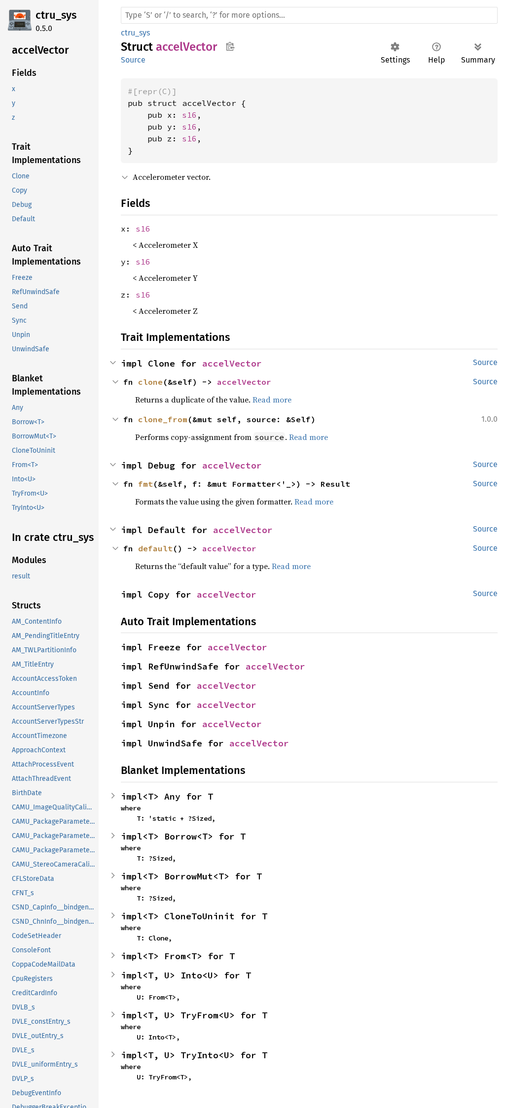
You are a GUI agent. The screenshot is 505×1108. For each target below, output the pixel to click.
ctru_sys (56, 15)
